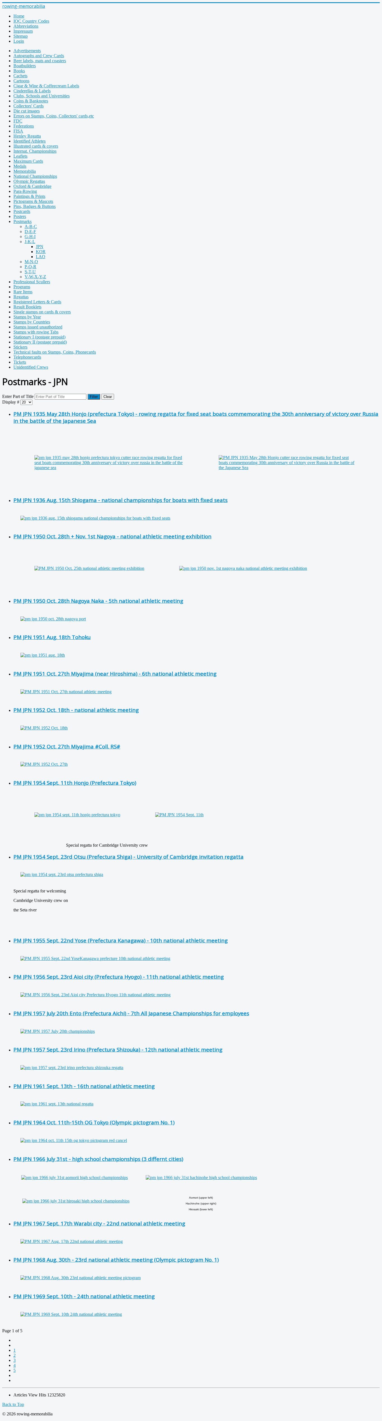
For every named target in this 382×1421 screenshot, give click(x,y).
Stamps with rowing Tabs (35, 332)
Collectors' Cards (28, 106)
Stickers (20, 347)
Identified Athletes (29, 141)
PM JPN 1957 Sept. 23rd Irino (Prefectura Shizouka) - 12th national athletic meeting (117, 1049)
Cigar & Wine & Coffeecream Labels (46, 85)
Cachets (20, 75)
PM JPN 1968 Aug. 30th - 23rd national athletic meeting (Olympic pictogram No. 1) (116, 1259)
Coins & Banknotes (30, 101)
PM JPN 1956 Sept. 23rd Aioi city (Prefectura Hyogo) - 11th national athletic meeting (118, 976)
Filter (94, 397)
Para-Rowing (25, 191)
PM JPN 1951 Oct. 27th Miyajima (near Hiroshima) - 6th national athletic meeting (114, 673)
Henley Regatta (27, 136)
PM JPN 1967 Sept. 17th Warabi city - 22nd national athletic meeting (99, 1223)
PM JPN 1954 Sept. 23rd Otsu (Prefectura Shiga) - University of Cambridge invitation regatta (128, 856)
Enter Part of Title (18, 396)
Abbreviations (25, 26)
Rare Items (22, 291)
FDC (17, 121)
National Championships (35, 176)
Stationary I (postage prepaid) (39, 337)
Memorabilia (24, 171)
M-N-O (31, 261)
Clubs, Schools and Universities (41, 95)
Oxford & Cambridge (32, 186)
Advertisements (27, 50)
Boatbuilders (24, 65)
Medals (19, 166)
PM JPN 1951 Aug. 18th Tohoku (52, 636)
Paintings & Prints (29, 196)
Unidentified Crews (30, 367)
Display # (11, 402)
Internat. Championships (34, 151)
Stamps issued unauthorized (37, 327)
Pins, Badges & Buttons (34, 206)
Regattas (21, 296)
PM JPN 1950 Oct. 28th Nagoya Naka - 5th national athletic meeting (98, 600)
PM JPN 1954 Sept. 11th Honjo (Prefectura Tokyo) (74, 782)
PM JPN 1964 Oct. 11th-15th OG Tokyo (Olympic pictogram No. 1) (94, 1122)
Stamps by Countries (31, 322)
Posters (19, 216)
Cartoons (21, 80)
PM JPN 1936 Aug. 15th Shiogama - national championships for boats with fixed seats (120, 499)
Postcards (21, 211)
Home (18, 16)
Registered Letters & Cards (37, 301)
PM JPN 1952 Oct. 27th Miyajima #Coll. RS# (66, 746)
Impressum (23, 31)
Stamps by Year (27, 317)
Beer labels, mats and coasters (39, 60)
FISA (18, 131)
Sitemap (20, 36)
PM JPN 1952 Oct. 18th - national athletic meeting (76, 709)
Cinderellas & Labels (32, 90)
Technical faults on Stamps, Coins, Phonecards (54, 352)
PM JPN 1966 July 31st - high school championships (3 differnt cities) (98, 1158)
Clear (107, 397)
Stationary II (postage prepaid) (40, 342)
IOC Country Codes (31, 21)
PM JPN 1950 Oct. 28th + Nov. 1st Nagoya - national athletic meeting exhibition (112, 536)
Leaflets (20, 156)
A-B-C (31, 226)
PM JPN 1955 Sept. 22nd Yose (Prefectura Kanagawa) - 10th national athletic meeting (120, 940)
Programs (21, 286)
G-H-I (30, 236)
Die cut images (26, 111)
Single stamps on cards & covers (42, 311)
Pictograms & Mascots (33, 201)
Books (19, 70)
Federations (23, 126)
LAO (40, 256)
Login (18, 41)
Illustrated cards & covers (35, 146)
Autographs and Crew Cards (38, 55)
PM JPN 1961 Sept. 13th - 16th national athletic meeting (84, 1085)
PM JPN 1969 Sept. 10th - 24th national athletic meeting (84, 1296)
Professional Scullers (31, 281)
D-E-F (30, 231)
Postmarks (22, 221)
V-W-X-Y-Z (35, 276)
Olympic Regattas (29, 181)
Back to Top (13, 1404)
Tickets (19, 362)
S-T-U (30, 271)
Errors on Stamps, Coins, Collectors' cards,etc (53, 116)
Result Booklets (27, 306)
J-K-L (30, 241)
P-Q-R (30, 266)
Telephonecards (27, 357)
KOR (41, 251)
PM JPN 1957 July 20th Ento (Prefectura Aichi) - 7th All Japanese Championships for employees (131, 1013)
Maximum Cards (28, 161)
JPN (39, 246)
